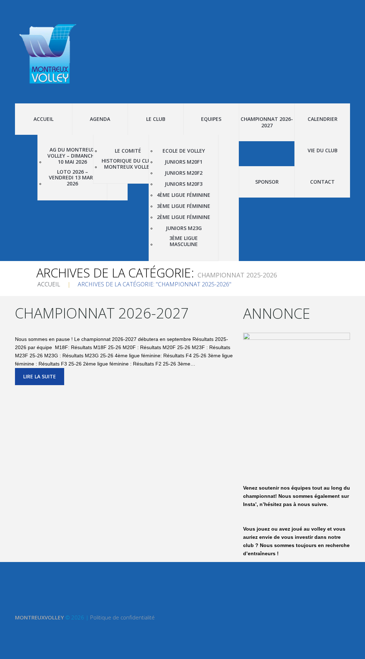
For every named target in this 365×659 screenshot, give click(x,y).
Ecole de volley (184, 151)
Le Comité (128, 151)
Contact (322, 181)
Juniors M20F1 (183, 162)
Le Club (155, 119)
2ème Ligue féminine (183, 217)
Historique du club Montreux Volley (128, 164)
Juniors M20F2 (183, 173)
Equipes (211, 119)
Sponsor (267, 181)
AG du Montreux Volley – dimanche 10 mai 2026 (72, 156)
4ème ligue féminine (183, 195)
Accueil (43, 119)
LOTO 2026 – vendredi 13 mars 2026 (72, 178)
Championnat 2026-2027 (267, 122)
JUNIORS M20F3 (183, 184)
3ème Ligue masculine (183, 241)
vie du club (323, 150)
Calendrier (323, 119)
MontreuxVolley (39, 617)
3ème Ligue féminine (183, 206)
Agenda (100, 119)
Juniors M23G (184, 228)
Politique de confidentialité (122, 617)
